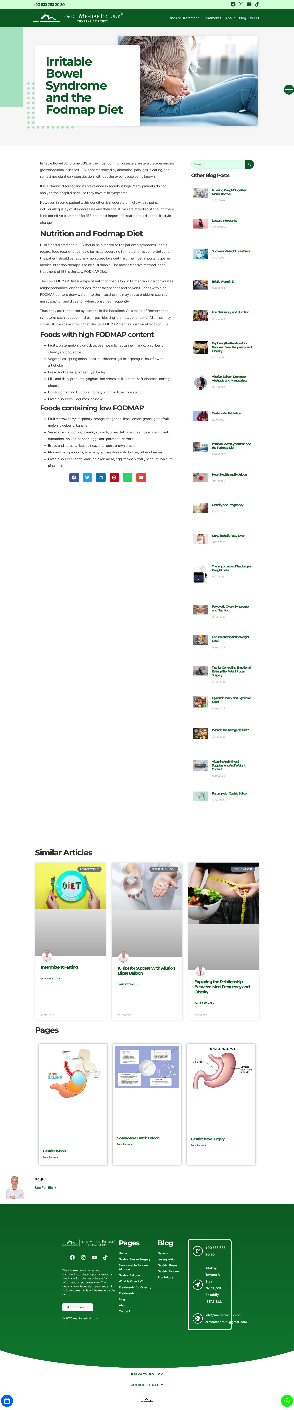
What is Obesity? (131, 1281)
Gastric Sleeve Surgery (207, 1139)
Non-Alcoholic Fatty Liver (228, 536)
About (230, 18)
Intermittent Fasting (59, 967)
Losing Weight (168, 1259)
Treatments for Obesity (135, 1287)
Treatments (212, 18)
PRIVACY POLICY (147, 1374)
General (163, 1253)
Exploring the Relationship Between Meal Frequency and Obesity (232, 347)
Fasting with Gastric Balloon (230, 793)
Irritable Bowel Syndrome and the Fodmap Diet (231, 446)
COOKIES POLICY (147, 1385)
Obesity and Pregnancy (227, 505)
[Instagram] (241, 4)
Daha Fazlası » (51, 978)
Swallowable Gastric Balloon (138, 1138)
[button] (74, 477)
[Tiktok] (257, 4)
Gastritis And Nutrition (226, 413)
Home (123, 1253)
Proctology (165, 1277)
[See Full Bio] (55, 1188)
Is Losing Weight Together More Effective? (229, 192)
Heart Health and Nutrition (229, 474)
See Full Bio (44, 1188)
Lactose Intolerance (224, 220)
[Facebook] (233, 4)
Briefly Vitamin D (223, 282)
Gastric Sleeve (167, 1265)
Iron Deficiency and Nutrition (230, 312)
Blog (242, 18)
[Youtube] (249, 4)
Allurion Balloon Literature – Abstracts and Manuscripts (229, 378)
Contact (124, 1311)
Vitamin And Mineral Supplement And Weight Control (228, 765)
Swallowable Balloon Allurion (133, 1267)
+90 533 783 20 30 (49, 4)
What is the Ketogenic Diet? (230, 730)
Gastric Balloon (54, 1151)
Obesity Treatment (183, 18)
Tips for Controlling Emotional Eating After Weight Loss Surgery (231, 671)
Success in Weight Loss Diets (231, 251)
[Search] (249, 164)
